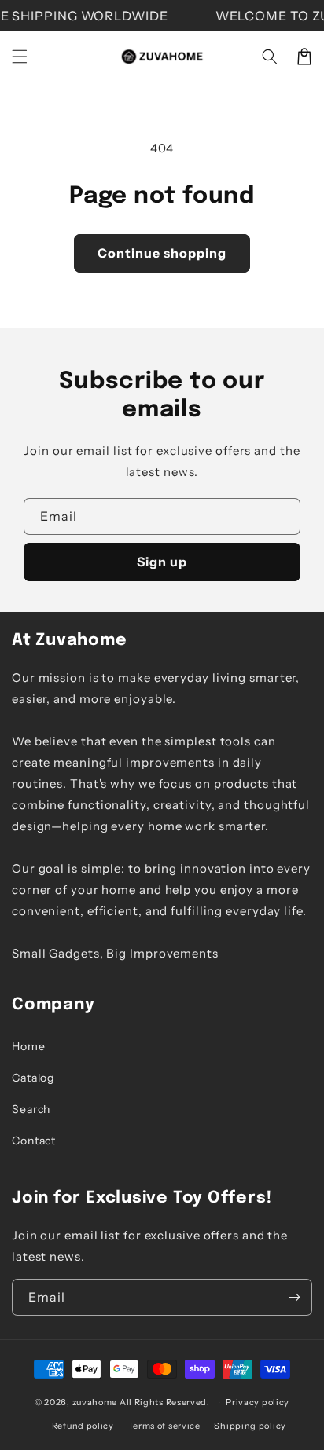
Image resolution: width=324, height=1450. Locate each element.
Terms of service (164, 1425)
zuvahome (95, 1402)
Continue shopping (162, 253)
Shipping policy (250, 1425)
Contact (34, 1140)
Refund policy (83, 1425)
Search (31, 1109)
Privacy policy (257, 1402)
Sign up (162, 561)
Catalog (33, 1078)
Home (29, 1046)
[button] (19, 56)
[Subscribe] (294, 1297)
